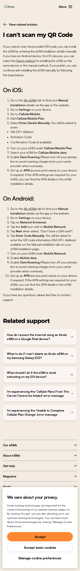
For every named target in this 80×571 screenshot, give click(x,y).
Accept (40, 537)
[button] (70, 6)
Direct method (25, 61)
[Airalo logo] (12, 6)
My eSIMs (30, 100)
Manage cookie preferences (40, 558)
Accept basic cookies (40, 547)
